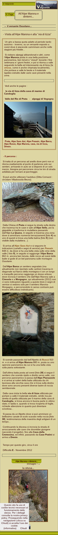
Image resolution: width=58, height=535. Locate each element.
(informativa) (10, 528)
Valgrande (9, 4)
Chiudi (23, 528)
